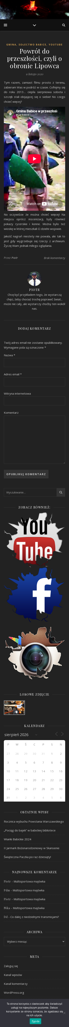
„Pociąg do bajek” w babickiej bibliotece (30, 830)
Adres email (13, 374)
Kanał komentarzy (16, 984)
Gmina (11, 44)
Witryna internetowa (17, 393)
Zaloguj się (11, 966)
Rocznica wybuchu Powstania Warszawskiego (34, 821)
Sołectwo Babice (32, 44)
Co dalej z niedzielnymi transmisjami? (34, 917)
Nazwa (9, 355)
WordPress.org (14, 992)
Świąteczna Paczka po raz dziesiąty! (27, 857)
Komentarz (11, 412)
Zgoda (35, 1021)
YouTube (56, 44)
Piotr (15, 258)
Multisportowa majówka (29, 881)
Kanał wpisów (13, 975)
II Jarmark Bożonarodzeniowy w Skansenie (31, 848)
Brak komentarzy (54, 258)
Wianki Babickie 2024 (17, 839)
